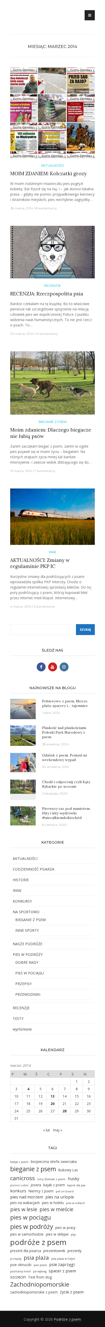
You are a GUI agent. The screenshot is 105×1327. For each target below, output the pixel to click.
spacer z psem (62, 1271)
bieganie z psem (33, 1169)
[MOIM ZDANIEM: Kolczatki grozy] (52, 115)
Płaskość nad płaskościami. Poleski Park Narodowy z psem (64, 732)
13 (52, 1096)
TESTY (18, 1018)
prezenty (75, 1250)
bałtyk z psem (19, 1162)
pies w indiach (75, 1203)
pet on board (65, 1191)
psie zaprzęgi (62, 1264)
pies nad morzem (26, 1197)
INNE (52, 552)
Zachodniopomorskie (39, 1284)
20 (52, 1103)
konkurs (18, 1191)
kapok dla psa (76, 1185)
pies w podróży (31, 1226)
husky (73, 1178)
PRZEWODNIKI (27, 994)
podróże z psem (38, 1242)
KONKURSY (22, 901)
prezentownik (54, 1250)
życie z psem (72, 1292)
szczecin (18, 1277)
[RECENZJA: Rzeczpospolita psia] (52, 254)
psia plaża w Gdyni (63, 1258)
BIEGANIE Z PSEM (53, 422)
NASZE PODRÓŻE (27, 943)
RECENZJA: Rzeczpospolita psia (46, 294)
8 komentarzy (46, 208)
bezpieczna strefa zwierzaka (54, 1161)
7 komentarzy (45, 471)
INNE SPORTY (27, 930)
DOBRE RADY (26, 962)
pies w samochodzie (27, 1234)
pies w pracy (65, 1227)
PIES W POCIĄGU (29, 973)
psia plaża (36, 1257)
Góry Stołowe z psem (51, 1179)
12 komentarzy (47, 334)
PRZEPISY (23, 983)
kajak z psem (54, 1184)
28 (64, 1111)
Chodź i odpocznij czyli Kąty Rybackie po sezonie (66, 784)
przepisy (15, 1258)
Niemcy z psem (41, 1191)
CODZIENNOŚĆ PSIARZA (33, 869)
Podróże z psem (67, 1319)
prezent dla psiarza (25, 1250)
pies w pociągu (30, 1217)
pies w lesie (23, 1209)
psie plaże (40, 1265)
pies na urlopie (59, 1197)
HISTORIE (21, 879)
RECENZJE (52, 286)
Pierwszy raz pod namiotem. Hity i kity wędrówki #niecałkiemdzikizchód (66, 813)
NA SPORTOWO (26, 911)
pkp (73, 1234)
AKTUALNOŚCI (52, 165)
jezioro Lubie (19, 1185)
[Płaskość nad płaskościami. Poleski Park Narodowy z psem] (23, 735)
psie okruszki (20, 1264)
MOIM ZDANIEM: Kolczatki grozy (48, 173)
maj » (57, 1130)
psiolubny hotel (20, 1271)
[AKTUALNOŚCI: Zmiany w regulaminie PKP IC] (52, 518)
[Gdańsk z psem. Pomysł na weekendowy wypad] (23, 762)
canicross (22, 1178)
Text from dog (40, 1277)
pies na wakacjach (25, 1202)
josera (36, 1184)
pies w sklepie (57, 1234)
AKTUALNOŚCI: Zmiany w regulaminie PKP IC (40, 563)
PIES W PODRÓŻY (28, 954)
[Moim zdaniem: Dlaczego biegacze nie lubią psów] (52, 385)
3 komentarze (44, 606)
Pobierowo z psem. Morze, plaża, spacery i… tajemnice (65, 703)
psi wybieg (39, 1271)
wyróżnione (22, 1029)
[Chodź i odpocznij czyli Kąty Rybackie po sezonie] (23, 786)
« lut (46, 1130)
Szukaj (85, 629)
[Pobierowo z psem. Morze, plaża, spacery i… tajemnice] (23, 708)
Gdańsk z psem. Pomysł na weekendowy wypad (64, 757)
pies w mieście (56, 1209)
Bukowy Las (68, 1169)
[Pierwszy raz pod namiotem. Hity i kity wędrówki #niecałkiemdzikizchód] (23, 815)
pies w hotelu (53, 1202)
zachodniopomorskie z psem (34, 1292)
